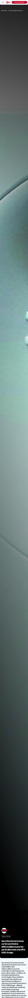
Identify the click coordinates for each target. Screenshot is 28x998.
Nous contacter (19, 2)
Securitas (4, 10)
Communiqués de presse (15, 10)
